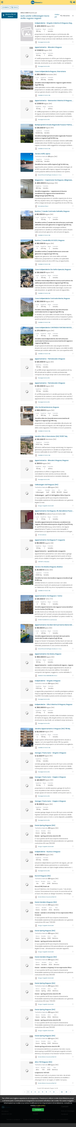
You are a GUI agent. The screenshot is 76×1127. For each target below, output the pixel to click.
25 (66, 1092)
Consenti (38, 1110)
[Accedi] (74, 2)
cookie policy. (41, 1105)
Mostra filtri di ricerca (10, 15)
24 (62, 1092)
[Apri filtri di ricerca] (71, 2)
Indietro (6, 7)
